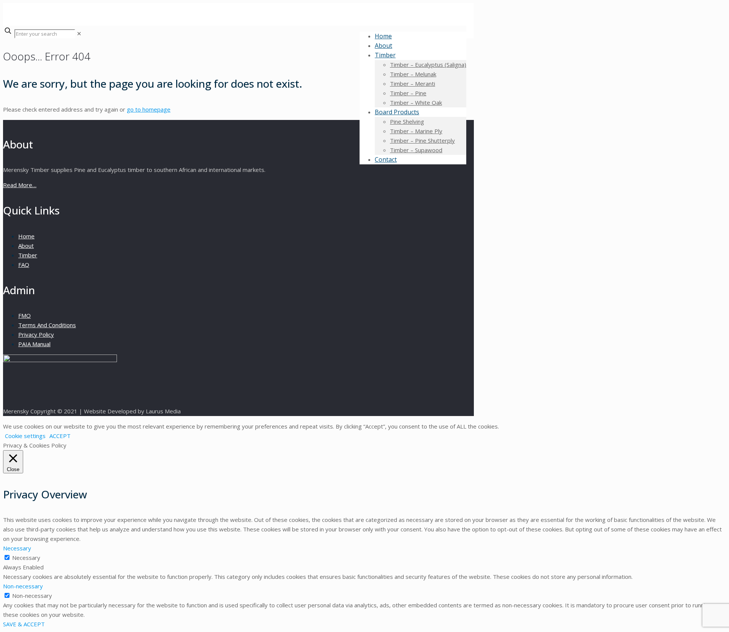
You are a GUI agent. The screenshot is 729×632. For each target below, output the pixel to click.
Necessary (26, 557)
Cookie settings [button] (25, 436)
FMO (24, 315)
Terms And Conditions (47, 325)
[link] (79, 33)
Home (26, 236)
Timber (27, 255)
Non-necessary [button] (23, 586)
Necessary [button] (17, 548)
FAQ (23, 264)
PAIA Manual (34, 344)
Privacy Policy (36, 334)
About (26, 245)
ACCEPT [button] (60, 436)
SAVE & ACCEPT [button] (24, 624)
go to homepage (148, 109)
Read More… (19, 185)
